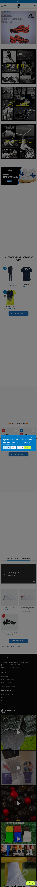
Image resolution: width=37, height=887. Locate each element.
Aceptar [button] (27, 447)
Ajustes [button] (13, 447)
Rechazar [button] (6, 447)
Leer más (20, 447)
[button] (30, 883)
